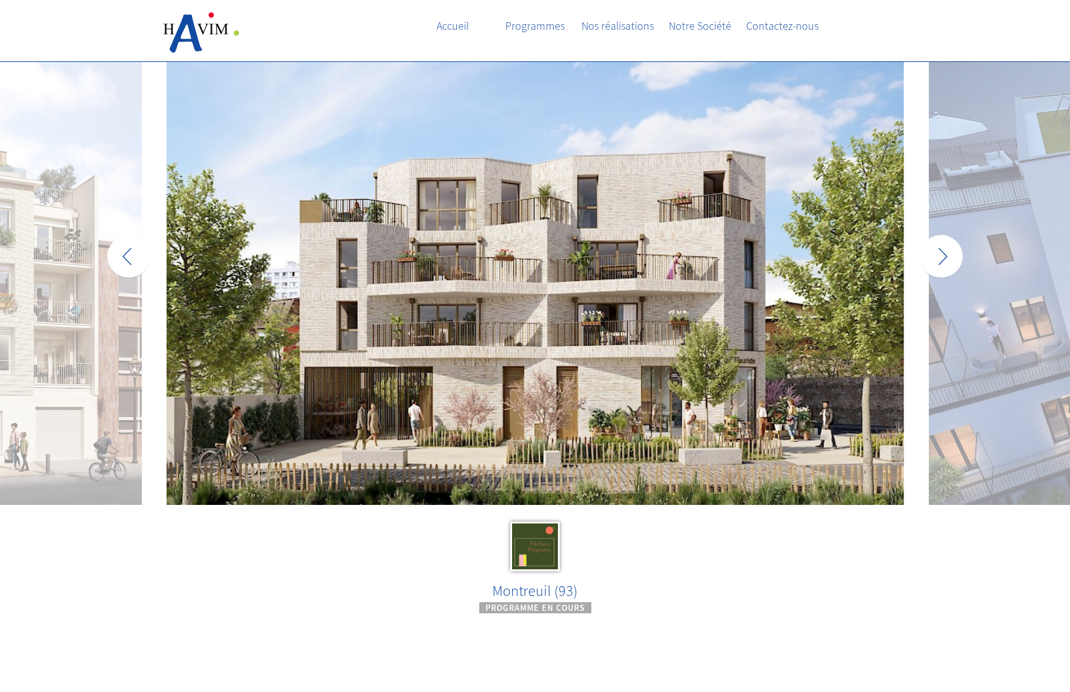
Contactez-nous (782, 26)
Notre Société (700, 26)
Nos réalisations (617, 26)
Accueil (453, 26)
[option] (535, 339)
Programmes (535, 26)
